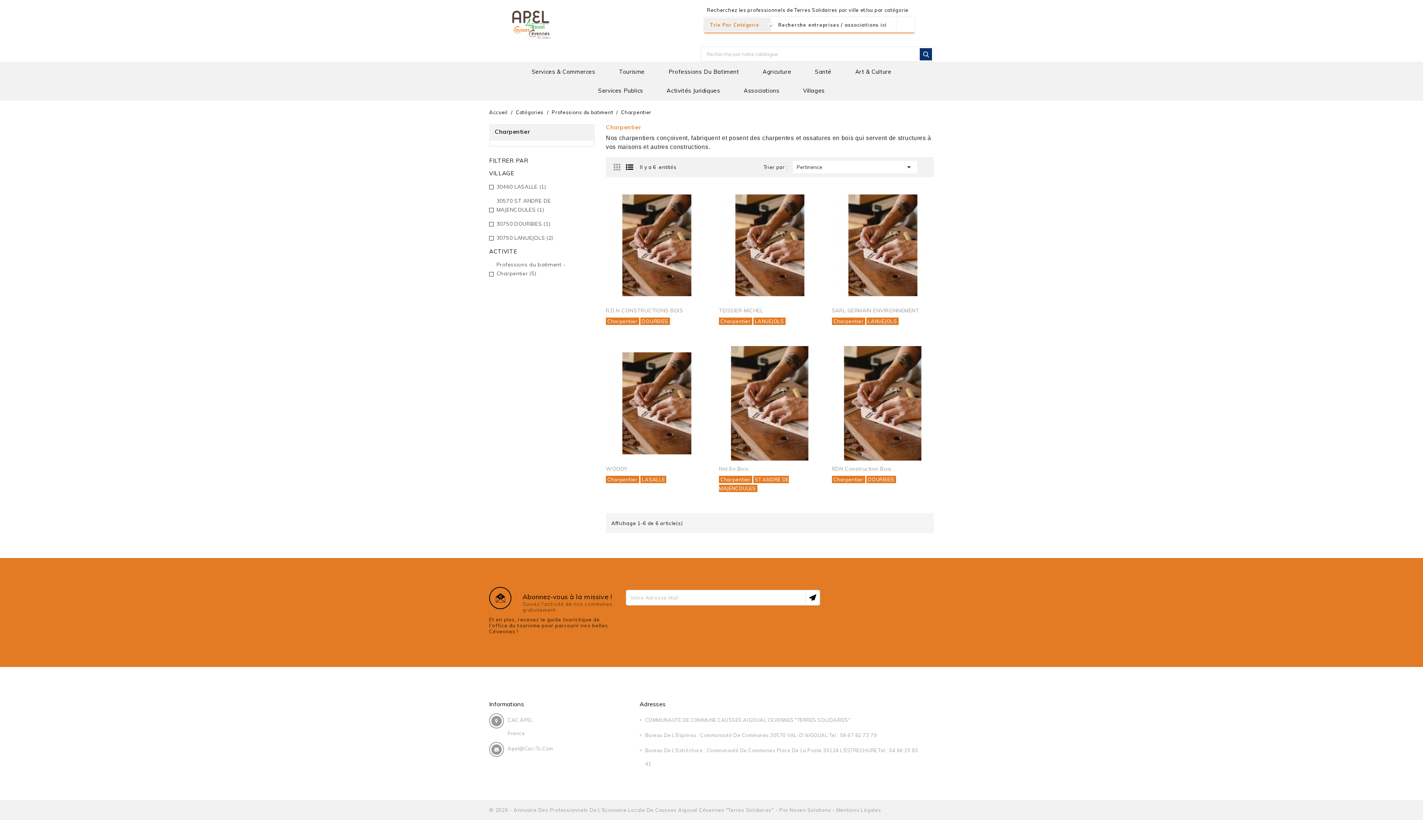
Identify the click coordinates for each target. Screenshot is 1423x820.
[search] (905, 25)
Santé (823, 71)
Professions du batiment (704, 71)
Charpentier (622, 321)
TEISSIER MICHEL (741, 310)
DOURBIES (655, 321)
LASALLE (653, 479)
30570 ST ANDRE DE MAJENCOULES (524, 205)
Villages (814, 90)
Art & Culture (873, 71)
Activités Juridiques (693, 90)
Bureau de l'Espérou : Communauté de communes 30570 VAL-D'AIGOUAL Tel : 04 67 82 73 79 (761, 735)
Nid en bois (734, 468)
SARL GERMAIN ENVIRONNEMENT (875, 310)
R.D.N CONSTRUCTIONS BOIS (644, 310)
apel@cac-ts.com (530, 748)
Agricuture (777, 71)
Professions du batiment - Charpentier (531, 269)
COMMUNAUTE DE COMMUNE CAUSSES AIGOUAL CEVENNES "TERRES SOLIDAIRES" (747, 720)
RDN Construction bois (862, 468)
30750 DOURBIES (524, 223)
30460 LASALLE (521, 186)
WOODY (617, 468)
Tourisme (632, 71)
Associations (761, 90)
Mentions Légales (858, 810)
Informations (506, 704)
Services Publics (620, 90)
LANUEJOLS (769, 321)
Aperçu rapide (693, 202)
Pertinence (855, 167)
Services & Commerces (564, 71)
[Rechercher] (926, 54)
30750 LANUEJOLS (525, 238)
